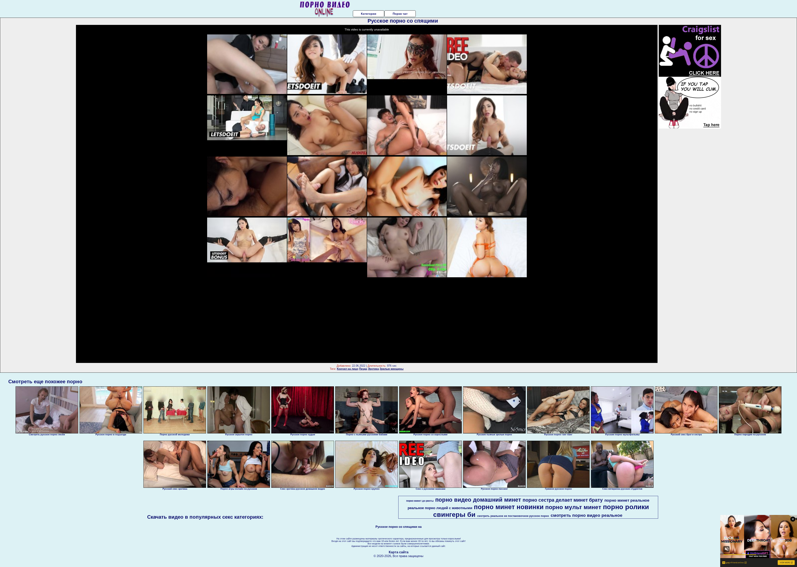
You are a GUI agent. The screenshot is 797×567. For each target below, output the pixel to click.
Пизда (363, 368)
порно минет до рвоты (420, 500)
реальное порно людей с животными (440, 508)
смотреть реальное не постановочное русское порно (513, 515)
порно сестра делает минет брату (563, 500)
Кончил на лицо (347, 368)
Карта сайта (398, 552)
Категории (368, 13)
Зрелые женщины (391, 368)
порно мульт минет (573, 507)
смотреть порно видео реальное (586, 515)
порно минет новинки (509, 506)
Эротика (373, 368)
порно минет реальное (626, 500)
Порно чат (400, 13)
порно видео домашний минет (478, 500)
